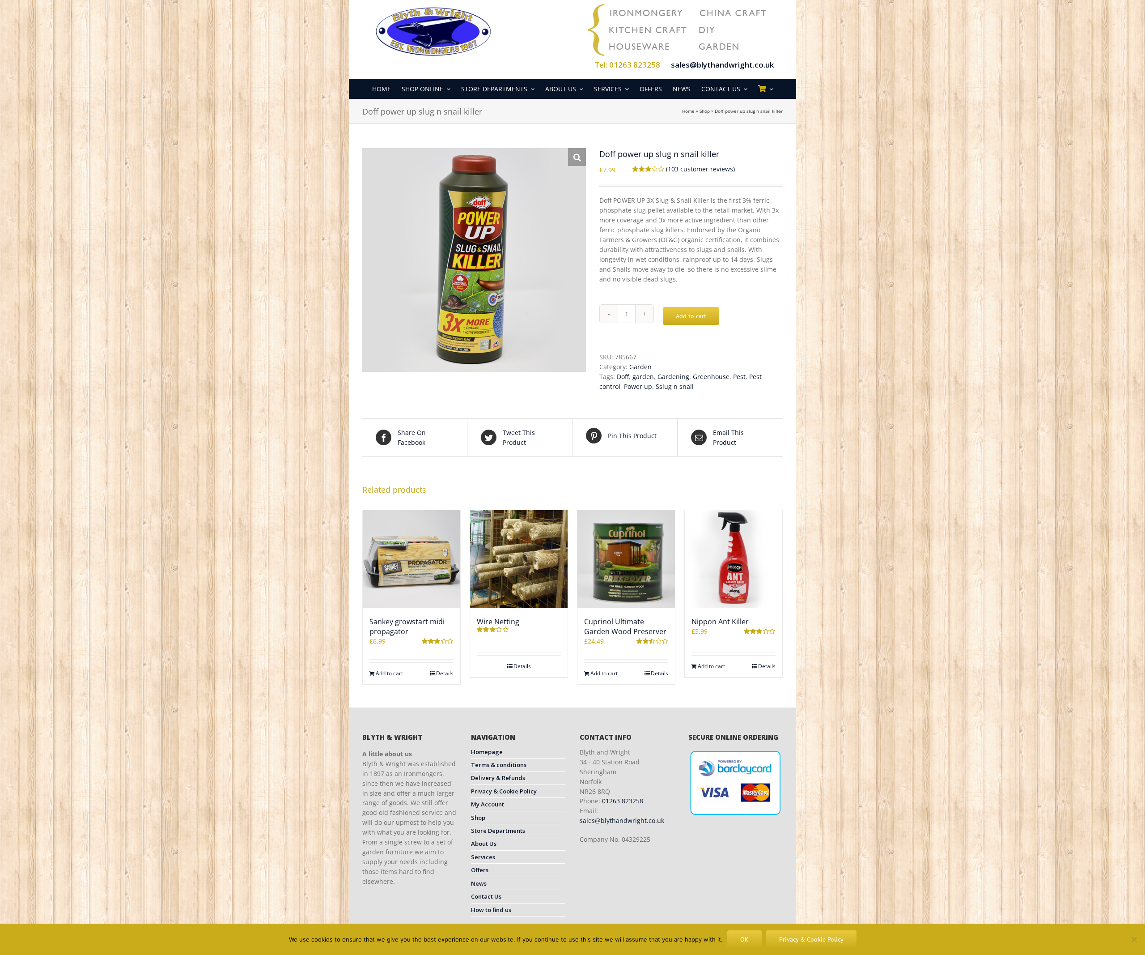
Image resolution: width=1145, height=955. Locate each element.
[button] (577, 157)
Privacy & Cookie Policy (504, 791)
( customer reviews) (700, 169)
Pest (739, 376)
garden (643, 376)
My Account (487, 804)
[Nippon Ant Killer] (733, 559)
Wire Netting (498, 622)
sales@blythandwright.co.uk (722, 65)
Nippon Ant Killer (720, 622)
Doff (623, 376)
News (479, 883)
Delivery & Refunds (498, 778)
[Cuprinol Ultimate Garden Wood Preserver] (626, 559)
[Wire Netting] (519, 559)
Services (483, 857)
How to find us (491, 910)
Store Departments (498, 831)
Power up (638, 386)
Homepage (487, 752)
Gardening (673, 376)
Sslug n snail (675, 386)
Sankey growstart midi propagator (407, 626)
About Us (483, 844)
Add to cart (691, 316)
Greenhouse (711, 376)
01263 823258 (622, 801)
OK (744, 939)
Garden (640, 366)
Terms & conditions (498, 765)
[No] (1133, 939)
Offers (479, 870)
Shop (705, 111)
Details (445, 673)
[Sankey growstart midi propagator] (411, 559)
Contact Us (486, 896)
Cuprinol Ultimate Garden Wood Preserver (625, 626)
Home (688, 111)
